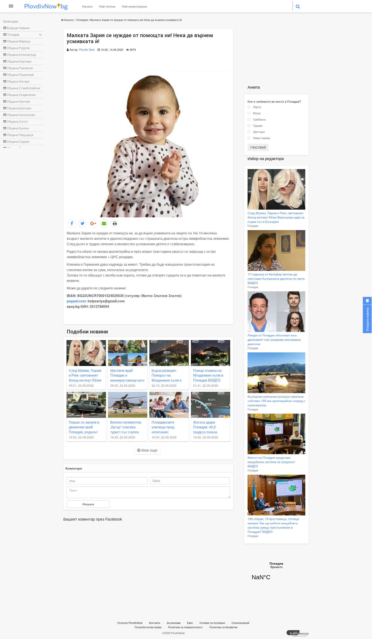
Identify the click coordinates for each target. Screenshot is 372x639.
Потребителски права (148, 627)
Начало (87, 6)
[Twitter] (82, 223)
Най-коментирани (134, 6)
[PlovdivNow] (299, 634)
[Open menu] (11, 6)
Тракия (257, 125)
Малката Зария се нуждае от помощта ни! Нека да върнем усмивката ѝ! (136, 19)
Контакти (155, 623)
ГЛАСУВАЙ (258, 147)
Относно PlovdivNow (130, 623)
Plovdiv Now (87, 49)
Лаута (257, 107)
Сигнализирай (241, 623)
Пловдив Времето (276, 574)
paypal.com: (77, 300)
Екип (190, 623)
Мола (256, 113)
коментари (73, 468)
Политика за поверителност (185, 627)
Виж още (148, 450)
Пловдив (82, 19)
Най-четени (107, 6)
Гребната (259, 119)
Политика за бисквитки (223, 627)
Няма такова (261, 138)
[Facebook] (72, 223)
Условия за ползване (212, 623)
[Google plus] (93, 223)
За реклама (174, 623)
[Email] (104, 223)
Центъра (259, 131)
